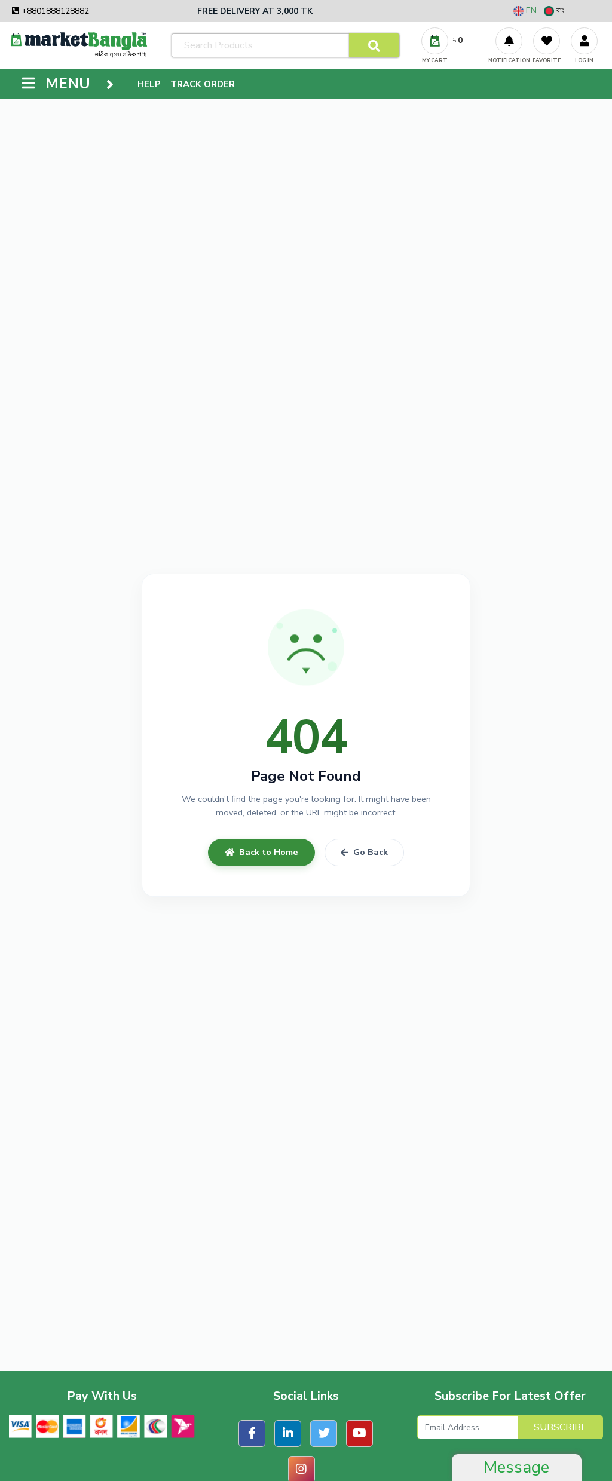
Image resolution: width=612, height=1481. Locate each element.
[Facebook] (251, 1433)
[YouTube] (359, 1433)
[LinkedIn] (287, 1433)
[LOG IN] (584, 40)
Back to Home (268, 852)
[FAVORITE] (546, 40)
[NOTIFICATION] (508, 40)
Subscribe (560, 1427)
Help (149, 84)
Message (516, 1467)
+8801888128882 (54, 11)
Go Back (370, 852)
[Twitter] (323, 1433)
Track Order (202, 84)
